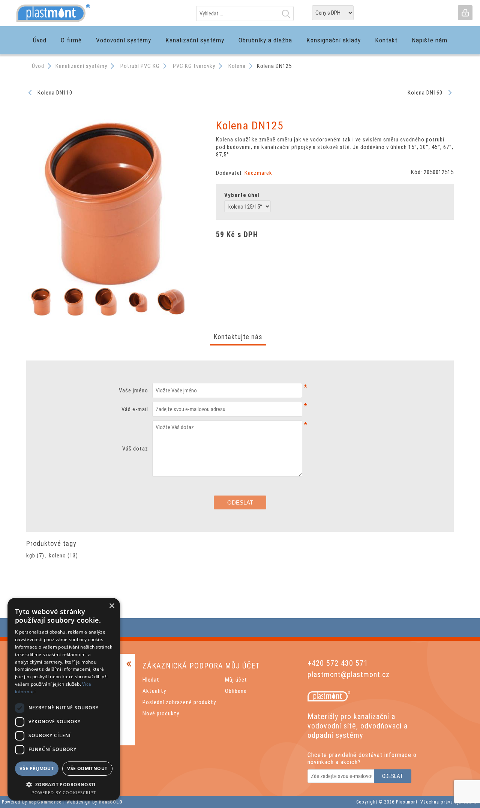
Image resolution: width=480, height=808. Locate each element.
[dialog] (64, 699)
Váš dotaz (135, 448)
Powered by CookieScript (64, 792)
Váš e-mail (135, 409)
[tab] (238, 337)
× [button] (111, 606)
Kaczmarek (258, 173)
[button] (63, 784)
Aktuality (154, 691)
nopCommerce (45, 802)
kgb (30, 555)
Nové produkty (160, 713)
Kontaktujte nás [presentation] (238, 337)
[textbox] (245, 13)
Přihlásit (465, 12)
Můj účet (236, 679)
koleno (57, 555)
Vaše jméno (133, 390)
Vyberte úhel (242, 195)
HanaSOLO (111, 802)
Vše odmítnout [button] (87, 768)
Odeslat (240, 502)
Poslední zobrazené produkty (179, 702)
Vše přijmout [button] (37, 768)
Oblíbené (236, 691)
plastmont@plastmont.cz (349, 674)
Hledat (285, 13)
